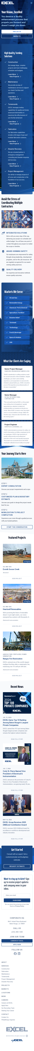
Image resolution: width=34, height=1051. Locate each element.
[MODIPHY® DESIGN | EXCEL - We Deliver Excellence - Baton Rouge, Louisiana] (27, 1036)
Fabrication (5, 971)
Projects (17, 32)
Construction (5, 969)
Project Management (8, 979)
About (4, 962)
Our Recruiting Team (7, 1008)
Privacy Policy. (19, 906)
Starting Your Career (7, 1011)
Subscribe (17, 900)
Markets (17, 36)
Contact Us (5, 1017)
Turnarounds (5, 976)
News (3, 996)
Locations (5, 993)
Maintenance (5, 974)
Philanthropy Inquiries (8, 1020)
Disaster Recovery (7, 982)
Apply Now (17, 944)
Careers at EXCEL (17, 941)
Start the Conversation (17, 527)
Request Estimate (17, 866)
